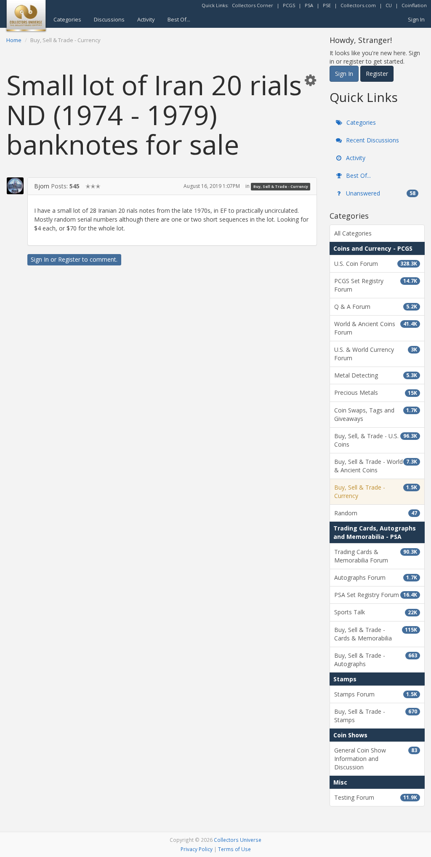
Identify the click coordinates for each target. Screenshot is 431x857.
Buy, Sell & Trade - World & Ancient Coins (375, 466)
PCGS (289, 5)
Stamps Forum (375, 694)
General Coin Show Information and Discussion (375, 758)
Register (69, 259)
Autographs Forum (375, 577)
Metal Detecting (375, 375)
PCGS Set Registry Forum (375, 285)
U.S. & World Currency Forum (375, 353)
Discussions (109, 19)
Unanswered (379, 193)
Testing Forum (375, 797)
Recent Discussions (371, 140)
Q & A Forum (375, 307)
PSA (309, 5)
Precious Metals (375, 392)
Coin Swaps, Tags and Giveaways (375, 414)
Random (375, 513)
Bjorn (41, 186)
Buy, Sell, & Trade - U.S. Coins (375, 440)
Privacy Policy (197, 849)
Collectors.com (358, 5)
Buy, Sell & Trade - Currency (280, 186)
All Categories (353, 233)
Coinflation (414, 5)
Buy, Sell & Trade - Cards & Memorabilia (375, 634)
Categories (67, 19)
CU (389, 5)
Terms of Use (234, 849)
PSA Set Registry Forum (375, 595)
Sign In (416, 19)
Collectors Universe (237, 839)
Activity (146, 19)
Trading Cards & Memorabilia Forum (375, 556)
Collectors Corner (252, 5)
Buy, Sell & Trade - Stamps (375, 715)
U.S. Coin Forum (375, 264)
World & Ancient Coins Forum (375, 328)
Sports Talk (375, 612)
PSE (327, 5)
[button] (310, 80)
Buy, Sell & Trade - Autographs (375, 659)
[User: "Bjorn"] (15, 185)
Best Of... (179, 19)
